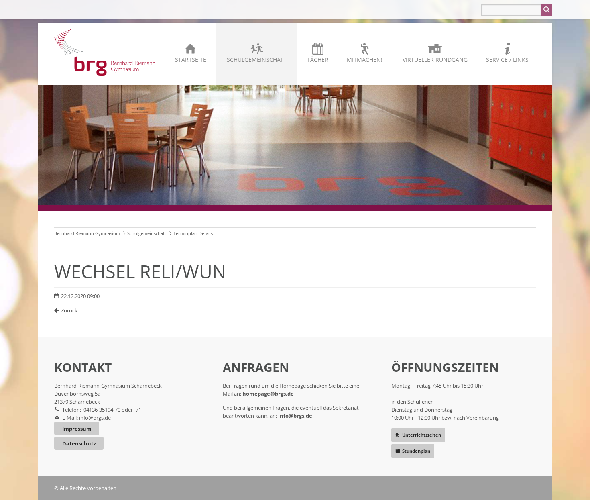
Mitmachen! (364, 59)
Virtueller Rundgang (435, 59)
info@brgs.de (95, 417)
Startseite (190, 59)
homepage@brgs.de (268, 393)
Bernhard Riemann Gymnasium (87, 233)
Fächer (317, 59)
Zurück (69, 310)
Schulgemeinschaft (257, 59)
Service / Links (507, 59)
